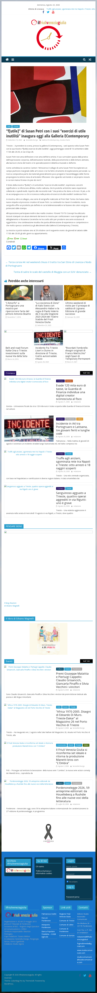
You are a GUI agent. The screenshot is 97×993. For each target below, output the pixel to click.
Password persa (72, 897)
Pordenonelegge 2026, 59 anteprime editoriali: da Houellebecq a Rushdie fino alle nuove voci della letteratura (73, 794)
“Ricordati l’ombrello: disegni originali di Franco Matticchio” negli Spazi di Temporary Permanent (77, 353)
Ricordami (73, 882)
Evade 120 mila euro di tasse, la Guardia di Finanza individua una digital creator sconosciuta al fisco (71, 392)
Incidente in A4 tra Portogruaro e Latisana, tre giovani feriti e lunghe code (73, 428)
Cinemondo (61, 745)
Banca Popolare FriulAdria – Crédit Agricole (49, 934)
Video (86, 745)
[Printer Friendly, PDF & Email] (17, 238)
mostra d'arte (65, 140)
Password (70, 874)
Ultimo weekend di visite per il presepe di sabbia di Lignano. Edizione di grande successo (77, 308)
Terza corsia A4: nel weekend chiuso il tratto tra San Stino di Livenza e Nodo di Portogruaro (48, 264)
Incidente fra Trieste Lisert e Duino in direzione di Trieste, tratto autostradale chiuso (46, 353)
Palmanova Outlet (49, 914)
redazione (77, 402)
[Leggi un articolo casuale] (90, 59)
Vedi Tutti (86, 373)
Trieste (16, 126)
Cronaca (60, 381)
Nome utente (71, 866)
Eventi (68, 669)
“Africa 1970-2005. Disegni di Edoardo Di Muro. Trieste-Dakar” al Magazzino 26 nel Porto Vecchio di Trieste (73, 718)
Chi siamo (40, 866)
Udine (80, 419)
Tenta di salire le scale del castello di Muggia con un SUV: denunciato (52, 271)
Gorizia (69, 381)
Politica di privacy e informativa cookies (44, 872)
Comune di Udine (66, 924)
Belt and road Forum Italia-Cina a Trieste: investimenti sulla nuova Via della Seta (17, 352)
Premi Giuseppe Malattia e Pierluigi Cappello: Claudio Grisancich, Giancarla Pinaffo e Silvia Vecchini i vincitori (72, 680)
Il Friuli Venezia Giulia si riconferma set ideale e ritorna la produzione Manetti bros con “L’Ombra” (71, 756)
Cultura (60, 669)
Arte (8, 126)
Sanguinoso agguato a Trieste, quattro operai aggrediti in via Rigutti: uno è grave (71, 498)
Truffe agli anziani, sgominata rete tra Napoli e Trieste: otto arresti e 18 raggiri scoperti (73, 463)
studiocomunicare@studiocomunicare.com (84, 960)
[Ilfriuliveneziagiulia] (7, 59)
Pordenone (70, 419)
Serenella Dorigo (32, 140)
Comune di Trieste (66, 920)
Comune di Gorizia (66, 935)
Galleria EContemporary (50, 140)
